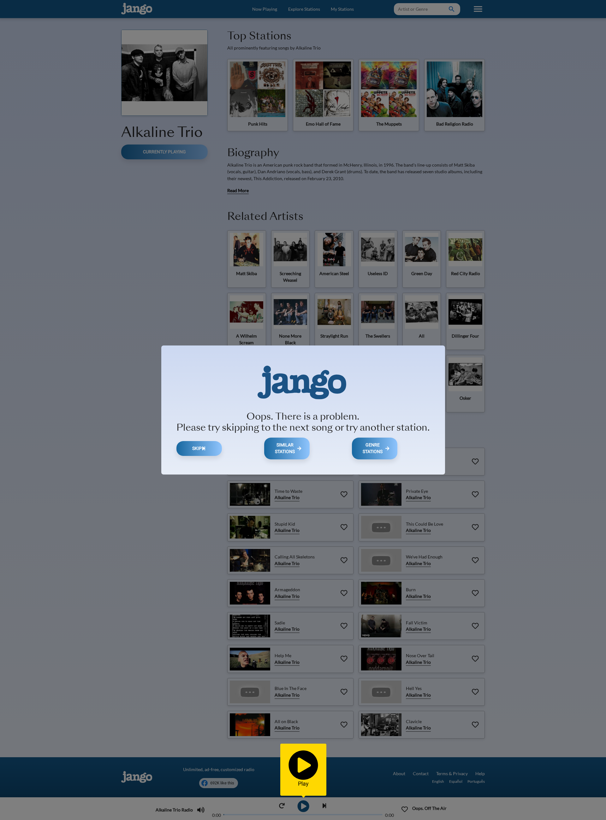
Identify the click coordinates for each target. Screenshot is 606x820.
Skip (197, 448)
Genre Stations (373, 448)
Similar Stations (285, 448)
